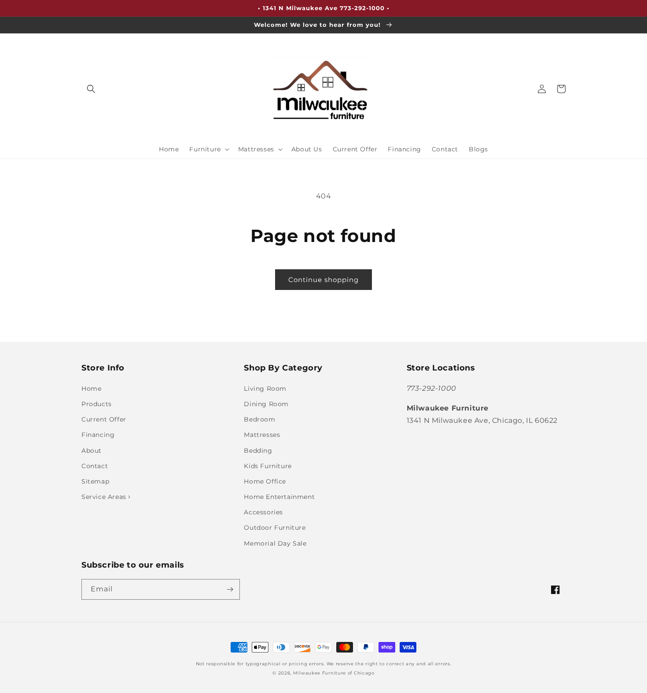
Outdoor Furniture (274, 528)
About (91, 451)
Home (91, 388)
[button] (91, 89)
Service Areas (104, 497)
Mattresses (262, 435)
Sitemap (95, 481)
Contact (94, 466)
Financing (97, 435)
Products (96, 404)
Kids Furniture (267, 466)
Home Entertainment (279, 497)
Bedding (258, 451)
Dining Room (266, 404)
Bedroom (259, 419)
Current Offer (103, 419)
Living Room (265, 388)
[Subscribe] (229, 589)
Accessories (263, 512)
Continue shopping (323, 279)
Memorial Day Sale (275, 543)
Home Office (265, 481)
